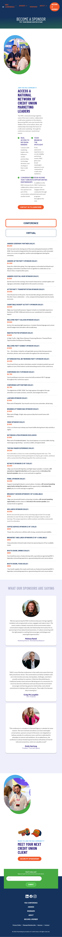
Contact (46, 925)
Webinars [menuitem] (31, 911)
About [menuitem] (31, 915)
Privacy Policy (17, 925)
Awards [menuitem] (31, 907)
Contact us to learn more (30, 207)
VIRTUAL (31, 232)
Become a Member (55, 6)
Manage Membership (29, 925)
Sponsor (40, 925)
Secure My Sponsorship (29, 859)
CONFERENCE (31, 223)
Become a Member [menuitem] (31, 919)
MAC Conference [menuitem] (31, 903)
